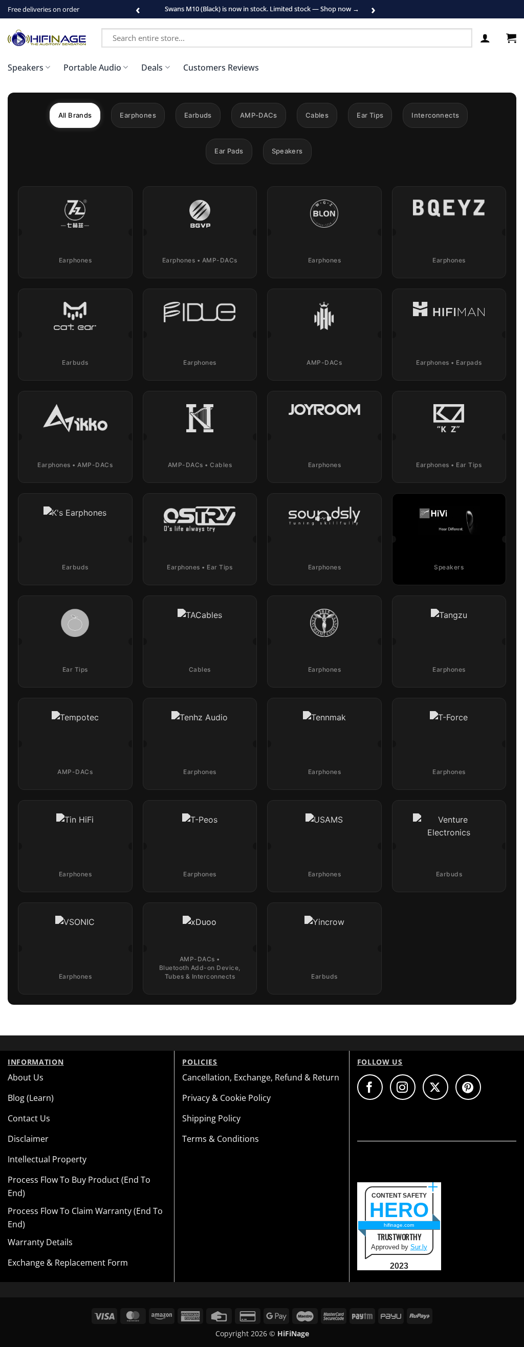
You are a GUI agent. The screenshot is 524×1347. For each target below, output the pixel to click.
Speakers (25, 67)
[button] (485, 38)
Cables (317, 115)
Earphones (138, 115)
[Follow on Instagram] (403, 1087)
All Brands (75, 115)
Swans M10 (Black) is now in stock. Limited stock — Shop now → (262, 8)
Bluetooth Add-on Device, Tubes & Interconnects (200, 972)
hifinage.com (399, 1225)
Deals (152, 67)
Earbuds (198, 115)
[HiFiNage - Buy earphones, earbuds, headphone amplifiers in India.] (47, 38)
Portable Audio (92, 67)
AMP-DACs (258, 115)
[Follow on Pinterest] (468, 1087)
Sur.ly (418, 1247)
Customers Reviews (221, 67)
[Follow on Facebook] (370, 1087)
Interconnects (435, 115)
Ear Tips (370, 115)
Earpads (469, 362)
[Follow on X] (435, 1087)
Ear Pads (228, 151)
